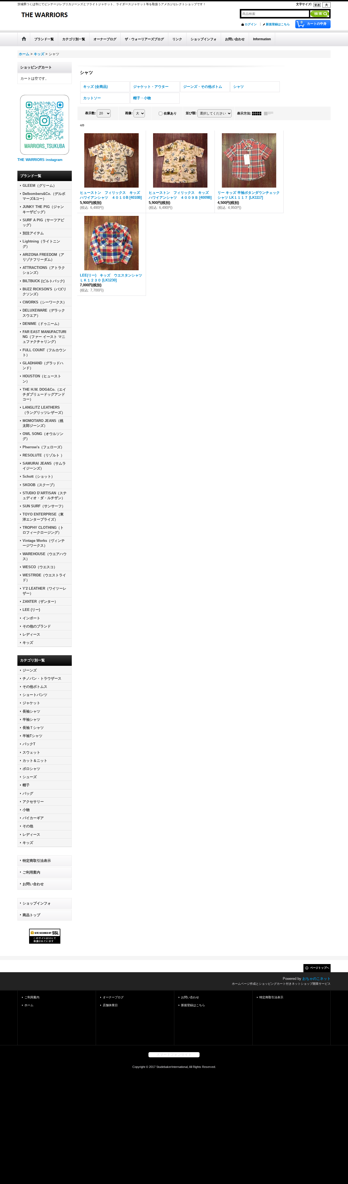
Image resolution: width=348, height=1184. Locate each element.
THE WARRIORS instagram (40, 160)
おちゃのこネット (316, 979)
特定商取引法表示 (37, 861)
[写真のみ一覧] (258, 113)
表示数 (90, 113)
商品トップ (31, 915)
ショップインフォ (37, 903)
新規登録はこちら (278, 24)
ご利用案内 (31, 872)
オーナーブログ (113, 997)
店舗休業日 (110, 1005)
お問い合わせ (33, 884)
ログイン (251, 24)
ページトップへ (319, 967)
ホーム (28, 1005)
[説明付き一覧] (270, 113)
